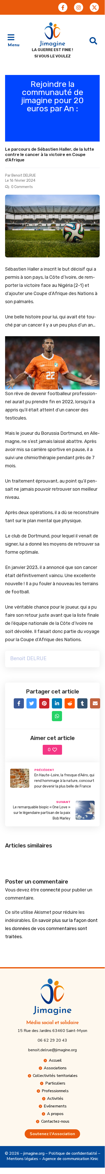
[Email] (95, 703)
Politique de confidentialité (73, 1153)
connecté (50, 890)
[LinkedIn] (57, 703)
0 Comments (22, 187)
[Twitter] (31, 703)
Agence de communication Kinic (70, 1159)
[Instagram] (78, 7)
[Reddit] (70, 703)
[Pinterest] (44, 703)
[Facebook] (19, 703)
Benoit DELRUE (23, 175)
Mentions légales (22, 1159)
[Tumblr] (82, 703)
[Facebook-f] (63, 7)
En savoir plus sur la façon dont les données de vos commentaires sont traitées (51, 928)
